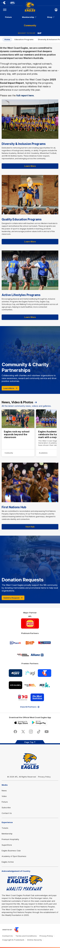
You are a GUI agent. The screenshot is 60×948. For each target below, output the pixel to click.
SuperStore (7, 845)
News (4, 790)
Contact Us (7, 813)
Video (4, 796)
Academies (43, 453)
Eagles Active (8, 862)
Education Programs (24, 39)
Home (7, 39)
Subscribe (6, 807)
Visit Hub (30, 526)
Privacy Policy (44, 777)
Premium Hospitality (10, 839)
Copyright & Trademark (13, 940)
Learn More (30, 166)
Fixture (8, 17)
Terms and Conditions (26, 936)
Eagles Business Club (11, 850)
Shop (49, 17)
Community (9, 453)
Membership (28, 17)
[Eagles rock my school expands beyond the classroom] (18, 433)
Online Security (34, 940)
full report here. (25, 95)
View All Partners (28, 707)
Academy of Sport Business (14, 856)
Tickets (5, 828)
